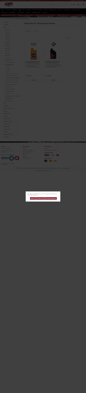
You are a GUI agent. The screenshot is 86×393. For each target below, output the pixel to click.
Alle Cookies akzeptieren (50, 198)
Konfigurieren (40, 198)
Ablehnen (33, 198)
